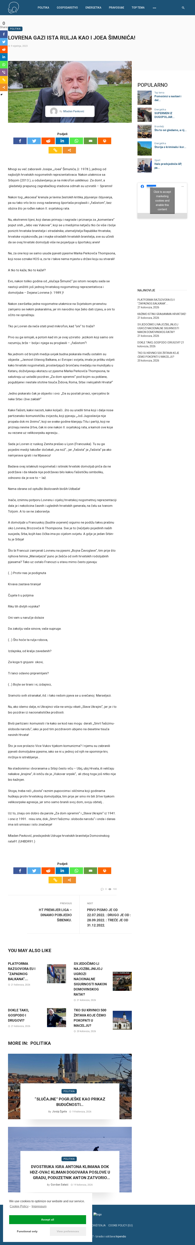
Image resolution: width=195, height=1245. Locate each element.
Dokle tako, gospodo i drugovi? (18, 1015)
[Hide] (1, 94)
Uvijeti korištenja (93, 1225)
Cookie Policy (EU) (120, 1225)
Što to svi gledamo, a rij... (170, 130)
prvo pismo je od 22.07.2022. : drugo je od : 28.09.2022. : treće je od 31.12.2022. (109, 917)
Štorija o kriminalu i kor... (170, 147)
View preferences (68, 1231)
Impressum (39, 1206)
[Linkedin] (62, 141)
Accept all (47, 1219)
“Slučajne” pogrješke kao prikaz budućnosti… (70, 1102)
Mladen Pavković (73, 111)
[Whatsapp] (76, 141)
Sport (157, 160)
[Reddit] (48, 141)
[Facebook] (20, 141)
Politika (43, 7)
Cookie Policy (19, 1206)
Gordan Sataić (59, 1184)
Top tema (138, 7)
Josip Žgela (59, 1111)
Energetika (93, 7)
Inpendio (121, 1236)
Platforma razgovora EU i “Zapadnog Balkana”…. (21, 971)
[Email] (90, 141)
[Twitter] (34, 141)
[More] (69, 150)
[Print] (104, 141)
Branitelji (159, 126)
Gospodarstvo (67, 7)
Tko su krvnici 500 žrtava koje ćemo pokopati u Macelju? (90, 1017)
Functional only (27, 1231)
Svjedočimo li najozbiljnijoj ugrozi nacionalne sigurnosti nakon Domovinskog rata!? (90, 979)
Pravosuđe (116, 7)
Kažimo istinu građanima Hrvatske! (161, 314)
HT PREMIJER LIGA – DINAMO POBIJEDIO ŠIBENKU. (55, 915)
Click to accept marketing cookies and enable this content (162, 200)
